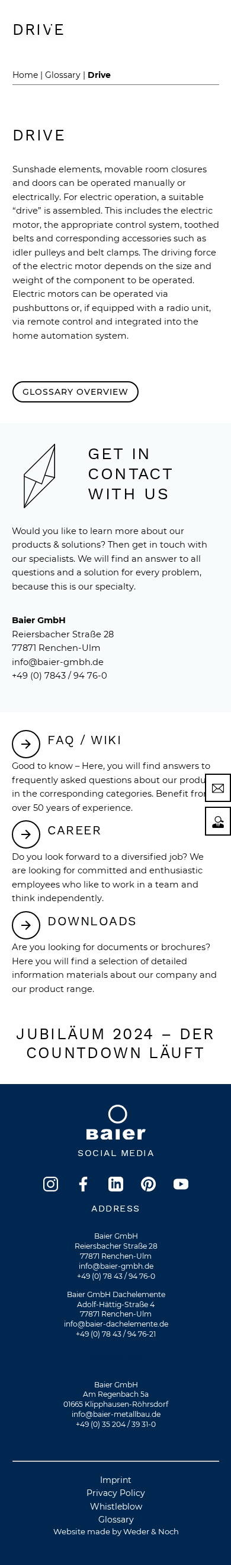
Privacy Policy (115, 1493)
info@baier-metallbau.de (116, 1414)
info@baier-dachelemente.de (116, 1324)
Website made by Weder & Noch (116, 1531)
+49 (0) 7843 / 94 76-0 (59, 675)
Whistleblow (116, 1506)
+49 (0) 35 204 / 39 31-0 (116, 1424)
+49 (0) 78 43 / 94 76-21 (116, 1334)
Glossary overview (76, 392)
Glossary (116, 1519)
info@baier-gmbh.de (58, 662)
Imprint (115, 1480)
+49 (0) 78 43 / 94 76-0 (116, 1276)
